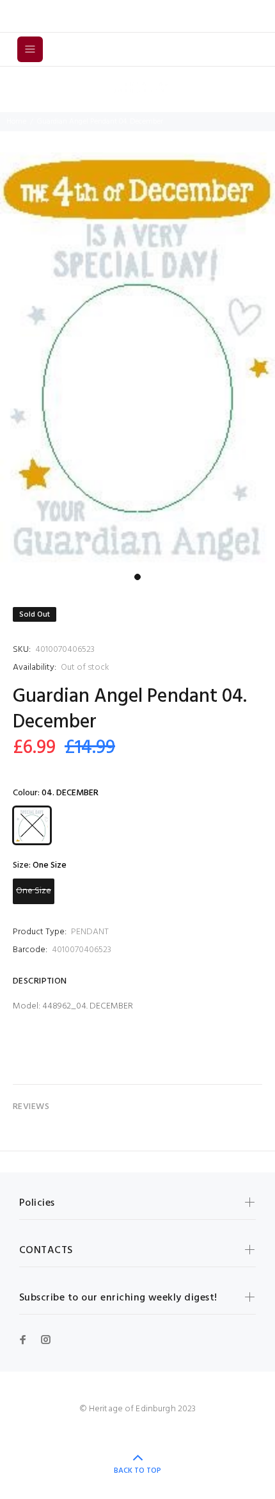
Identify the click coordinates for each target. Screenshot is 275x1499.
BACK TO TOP (137, 1470)
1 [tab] (137, 577)
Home (16, 121)
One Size (33, 891)
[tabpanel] (137, 359)
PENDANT (90, 932)
